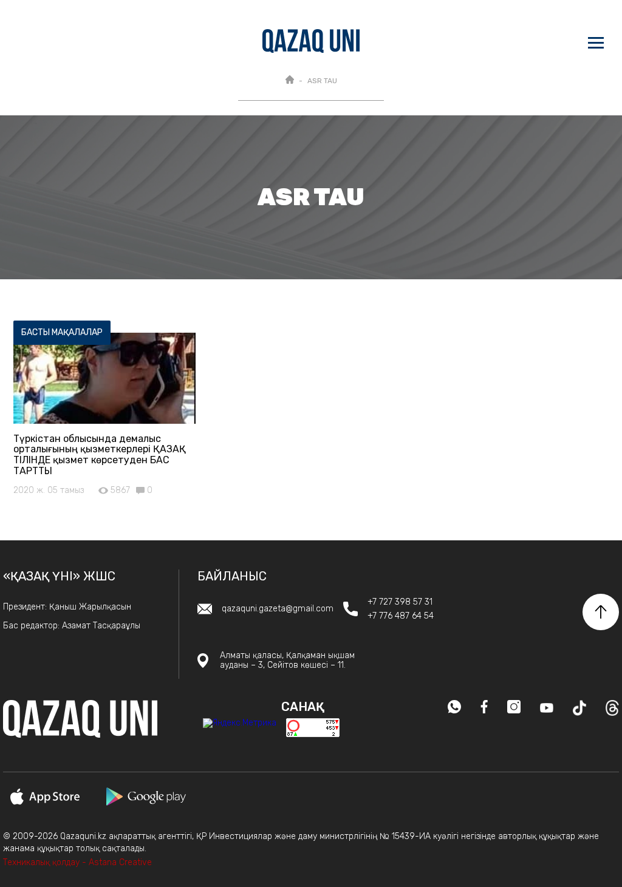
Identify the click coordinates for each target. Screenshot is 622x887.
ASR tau (322, 80)
